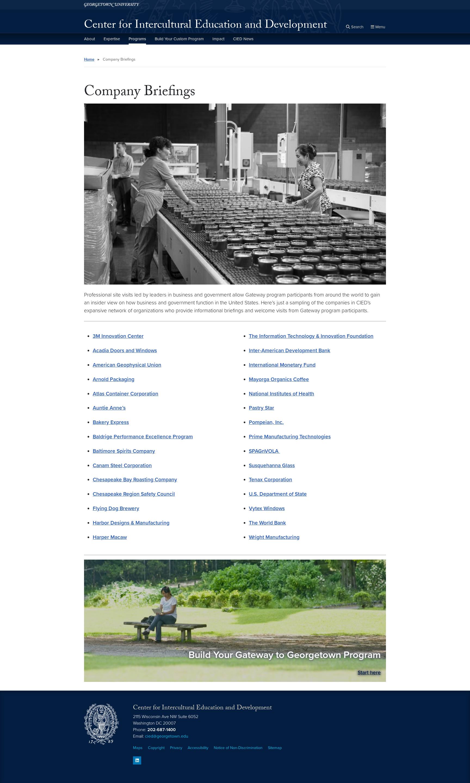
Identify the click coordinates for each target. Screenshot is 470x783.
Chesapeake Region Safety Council (134, 494)
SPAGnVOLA (264, 451)
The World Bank (267, 523)
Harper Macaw (110, 537)
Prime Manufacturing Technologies (290, 436)
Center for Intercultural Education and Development (205, 26)
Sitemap (275, 747)
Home (89, 59)
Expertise (112, 38)
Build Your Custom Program (179, 38)
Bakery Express (111, 422)
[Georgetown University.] (111, 5)
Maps (138, 747)
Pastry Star (261, 408)
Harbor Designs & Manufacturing (131, 523)
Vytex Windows (267, 508)
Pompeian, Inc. (266, 422)
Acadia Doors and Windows (125, 350)
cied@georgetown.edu (166, 736)
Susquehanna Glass (272, 465)
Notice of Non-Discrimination (238, 747)
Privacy (176, 747)
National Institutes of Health (281, 394)
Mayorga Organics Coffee (279, 379)
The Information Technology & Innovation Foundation (311, 336)
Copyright (156, 747)
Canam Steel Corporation (122, 465)
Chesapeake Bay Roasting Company (135, 479)
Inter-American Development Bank (289, 350)
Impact (218, 38)
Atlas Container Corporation (125, 394)
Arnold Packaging (113, 379)
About (89, 38)
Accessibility (198, 747)
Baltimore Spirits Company (124, 451)
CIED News (243, 38)
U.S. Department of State (278, 494)
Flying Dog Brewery (116, 508)
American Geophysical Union (127, 365)
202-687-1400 (161, 729)
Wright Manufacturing (274, 537)
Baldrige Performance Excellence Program (143, 436)
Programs (137, 38)
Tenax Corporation (270, 479)
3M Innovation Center (118, 336)
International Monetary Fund (282, 365)
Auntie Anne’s (109, 408)
